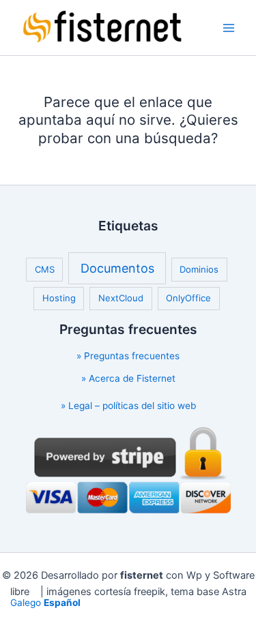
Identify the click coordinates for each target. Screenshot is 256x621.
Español (62, 602)
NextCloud (120, 297)
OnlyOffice (188, 297)
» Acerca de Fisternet (128, 378)
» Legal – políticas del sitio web (128, 405)
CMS (45, 269)
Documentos (117, 268)
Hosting (59, 297)
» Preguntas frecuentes (128, 355)
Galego (25, 602)
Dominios (199, 269)
